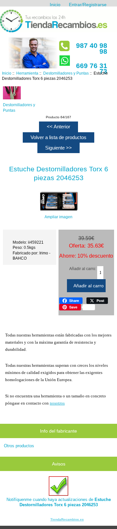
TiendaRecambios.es (67, 519)
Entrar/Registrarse (88, 4)
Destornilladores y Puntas (66, 73)
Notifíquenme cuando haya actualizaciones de (58, 502)
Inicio (55, 4)
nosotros (57, 403)
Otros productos (19, 445)
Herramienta (27, 73)
